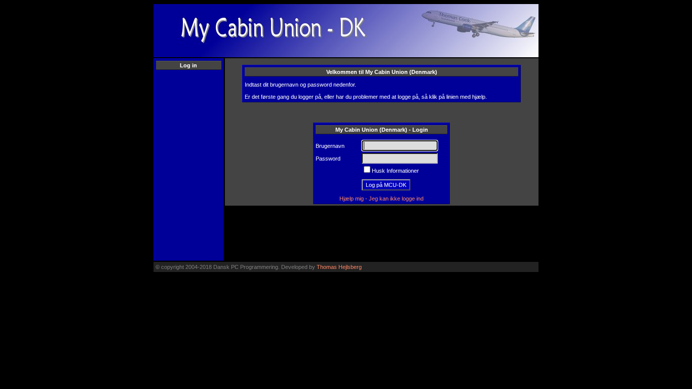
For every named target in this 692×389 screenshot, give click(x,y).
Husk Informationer (395, 171)
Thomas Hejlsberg (339, 267)
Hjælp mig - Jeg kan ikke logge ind (381, 199)
